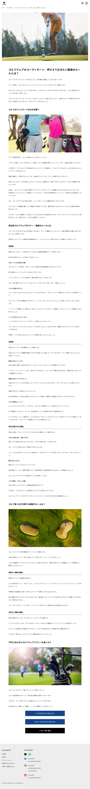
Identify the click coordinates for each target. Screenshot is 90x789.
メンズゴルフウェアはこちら (45, 713)
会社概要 (4, 754)
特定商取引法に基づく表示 (8, 763)
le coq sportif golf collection (34, 761)
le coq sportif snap (32, 770)
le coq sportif (31, 758)
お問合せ (4, 757)
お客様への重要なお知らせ (8, 766)
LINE (30, 754)
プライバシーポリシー (7, 760)
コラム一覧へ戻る (45, 730)
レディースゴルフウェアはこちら (45, 722)
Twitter (25, 754)
